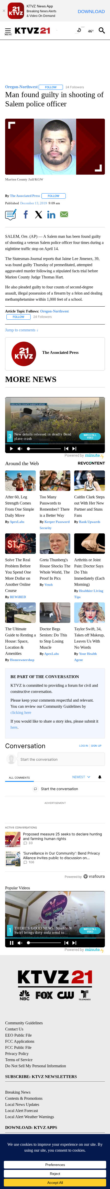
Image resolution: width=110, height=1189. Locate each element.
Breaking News (17, 1092)
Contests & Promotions (23, 1098)
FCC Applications (19, 1041)
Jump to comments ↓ (21, 330)
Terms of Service (18, 1060)
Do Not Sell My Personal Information (35, 1066)
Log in (83, 745)
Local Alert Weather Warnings (29, 1117)
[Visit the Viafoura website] (94, 876)
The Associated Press (25, 196)
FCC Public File (18, 1047)
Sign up (96, 745)
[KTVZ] (35, 30)
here (13, 727)
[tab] (19, 777)
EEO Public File (18, 1035)
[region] (55, 812)
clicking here (20, 712)
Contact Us (14, 1029)
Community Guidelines (24, 1023)
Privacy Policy (17, 1053)
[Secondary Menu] (11, 30)
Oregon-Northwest (54, 311)
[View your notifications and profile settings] (100, 777)
